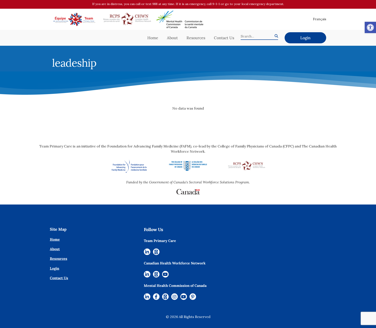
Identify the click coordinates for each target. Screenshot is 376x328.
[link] (370, 27)
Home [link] (152, 37)
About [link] (172, 37)
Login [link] (305, 37)
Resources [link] (195, 37)
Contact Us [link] (224, 37)
